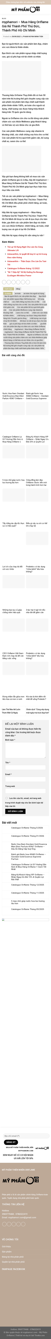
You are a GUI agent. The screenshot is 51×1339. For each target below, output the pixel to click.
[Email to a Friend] (18, 282)
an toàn (18, 293)
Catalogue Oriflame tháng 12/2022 (23, 268)
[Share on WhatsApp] (4, 282)
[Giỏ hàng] (47, 9)
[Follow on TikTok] (9, 1224)
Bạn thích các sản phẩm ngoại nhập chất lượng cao (24, 297)
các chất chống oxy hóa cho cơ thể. (26, 302)
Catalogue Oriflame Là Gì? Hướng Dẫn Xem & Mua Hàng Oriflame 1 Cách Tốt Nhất (28, 866)
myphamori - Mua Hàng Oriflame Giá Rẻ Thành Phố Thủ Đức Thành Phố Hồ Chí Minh (24, 333)
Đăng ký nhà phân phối (13, 1257)
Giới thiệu (6, 1246)
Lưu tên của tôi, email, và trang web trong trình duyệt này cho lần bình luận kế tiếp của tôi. (24, 802)
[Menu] (4, 9)
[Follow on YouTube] (23, 1224)
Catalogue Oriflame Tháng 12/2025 (27, 885)
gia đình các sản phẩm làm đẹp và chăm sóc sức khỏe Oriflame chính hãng (24, 326)
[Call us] (18, 1224)
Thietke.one (40, 1335)
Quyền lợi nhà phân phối (13, 1262)
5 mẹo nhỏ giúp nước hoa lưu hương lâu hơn (28, 902)
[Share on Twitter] (13, 282)
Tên (7, 763)
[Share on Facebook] (9, 282)
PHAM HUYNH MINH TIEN (33, 36)
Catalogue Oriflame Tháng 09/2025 (27, 909)
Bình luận (10, 740)
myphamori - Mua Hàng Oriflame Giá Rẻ (30, 329)
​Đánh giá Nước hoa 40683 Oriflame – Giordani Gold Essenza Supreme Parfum (28, 856)
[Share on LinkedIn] (28, 282)
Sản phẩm (7, 1251)
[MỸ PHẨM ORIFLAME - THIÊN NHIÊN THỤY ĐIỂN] (25, 9)
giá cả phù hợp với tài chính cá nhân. (23, 324)
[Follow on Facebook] (4, 1224)
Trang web (10, 786)
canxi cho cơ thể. (22, 313)
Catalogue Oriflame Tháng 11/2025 (27, 893)
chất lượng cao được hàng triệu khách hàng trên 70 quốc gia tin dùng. (24, 317)
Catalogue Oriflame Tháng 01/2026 (27, 836)
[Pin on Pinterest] (23, 282)
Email (8, 774)
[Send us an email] (14, 1224)
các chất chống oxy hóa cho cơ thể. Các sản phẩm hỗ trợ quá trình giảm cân (25, 304)
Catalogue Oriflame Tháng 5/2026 (27, 828)
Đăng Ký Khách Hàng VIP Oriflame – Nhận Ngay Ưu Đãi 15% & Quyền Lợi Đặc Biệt (27, 877)
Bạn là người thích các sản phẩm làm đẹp (20, 296)
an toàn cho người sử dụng (34, 293)
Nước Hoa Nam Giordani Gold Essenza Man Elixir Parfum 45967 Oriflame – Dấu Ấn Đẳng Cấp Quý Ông (29, 846)
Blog (4, 18)
